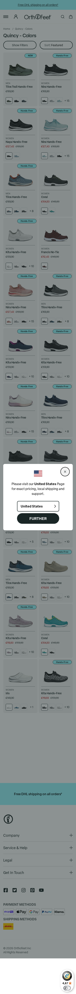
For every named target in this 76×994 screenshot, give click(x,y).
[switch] (67, 988)
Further (38, 518)
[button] (65, 471)
